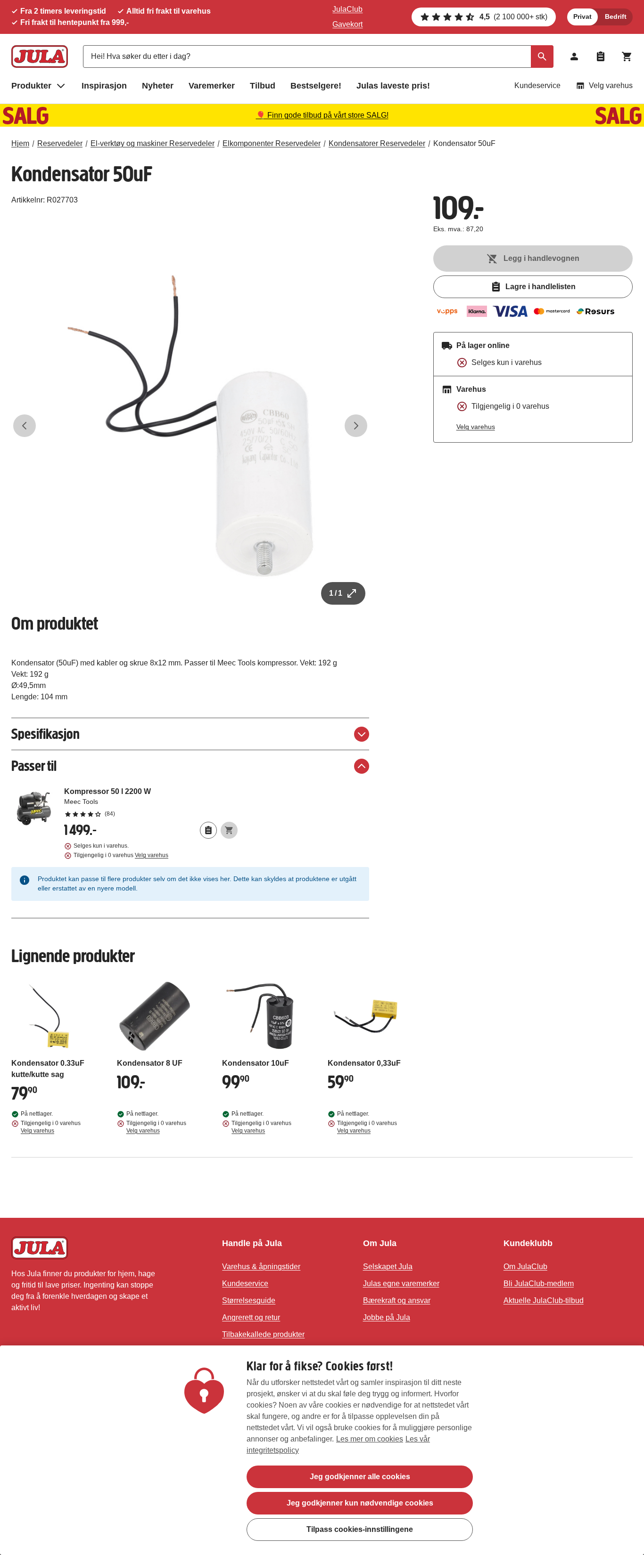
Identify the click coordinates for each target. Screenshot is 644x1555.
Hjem (20, 143)
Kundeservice (537, 85)
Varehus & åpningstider (261, 1267)
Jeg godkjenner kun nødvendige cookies (360, 1503)
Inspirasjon (104, 85)
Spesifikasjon (45, 734)
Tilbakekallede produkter (263, 1334)
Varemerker (212, 85)
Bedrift (616, 16)
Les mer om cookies (369, 1439)
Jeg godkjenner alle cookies (360, 1477)
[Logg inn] (574, 56)
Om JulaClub (525, 1267)
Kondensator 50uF (464, 143)
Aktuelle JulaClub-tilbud (544, 1300)
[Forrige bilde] (24, 425)
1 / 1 (335, 593)
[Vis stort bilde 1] (190, 426)
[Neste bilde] (356, 425)
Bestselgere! (315, 85)
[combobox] (318, 56)
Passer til (34, 766)
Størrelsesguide (248, 1300)
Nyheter (157, 85)
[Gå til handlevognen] (627, 56)
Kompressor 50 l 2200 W (151, 802)
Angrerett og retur (251, 1317)
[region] (322, 1450)
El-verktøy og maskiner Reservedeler (153, 143)
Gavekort (347, 24)
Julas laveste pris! (393, 85)
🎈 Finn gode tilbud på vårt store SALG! (322, 115)
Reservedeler (60, 143)
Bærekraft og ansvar (396, 1300)
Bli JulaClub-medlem (539, 1284)
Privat (582, 16)
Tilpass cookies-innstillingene (359, 1529)
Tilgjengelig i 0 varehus (121, 855)
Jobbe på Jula (386, 1317)
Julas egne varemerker (401, 1284)
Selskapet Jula (388, 1267)
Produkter (31, 85)
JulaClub (347, 9)
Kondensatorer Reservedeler (377, 143)
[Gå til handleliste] (600, 56)
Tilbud (262, 85)
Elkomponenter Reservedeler (272, 143)
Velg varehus (611, 85)
